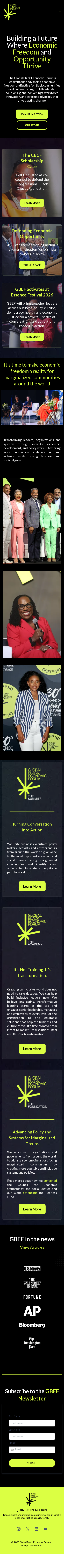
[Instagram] (18, 1528)
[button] (59, 12)
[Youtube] (45, 1528)
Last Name (14, 1429)
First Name (14, 1416)
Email (13, 1443)
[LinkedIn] (36, 1528)
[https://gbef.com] (11, 12)
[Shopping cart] (54, 12)
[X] (27, 1528)
